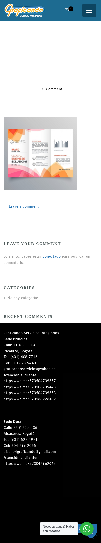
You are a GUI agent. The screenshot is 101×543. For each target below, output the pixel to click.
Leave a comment (24, 206)
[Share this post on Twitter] (40, 221)
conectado (52, 256)
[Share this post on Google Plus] (50, 221)
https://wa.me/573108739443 (30, 387)
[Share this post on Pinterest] (61, 221)
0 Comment (52, 89)
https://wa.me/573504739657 (30, 381)
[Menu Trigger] (89, 10)
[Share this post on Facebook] (30, 221)
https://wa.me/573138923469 (30, 399)
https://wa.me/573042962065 (30, 463)
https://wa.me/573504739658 (30, 393)
